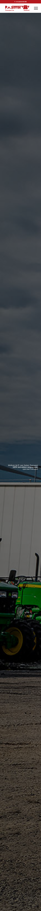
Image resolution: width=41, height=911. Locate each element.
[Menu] (35, 8)
